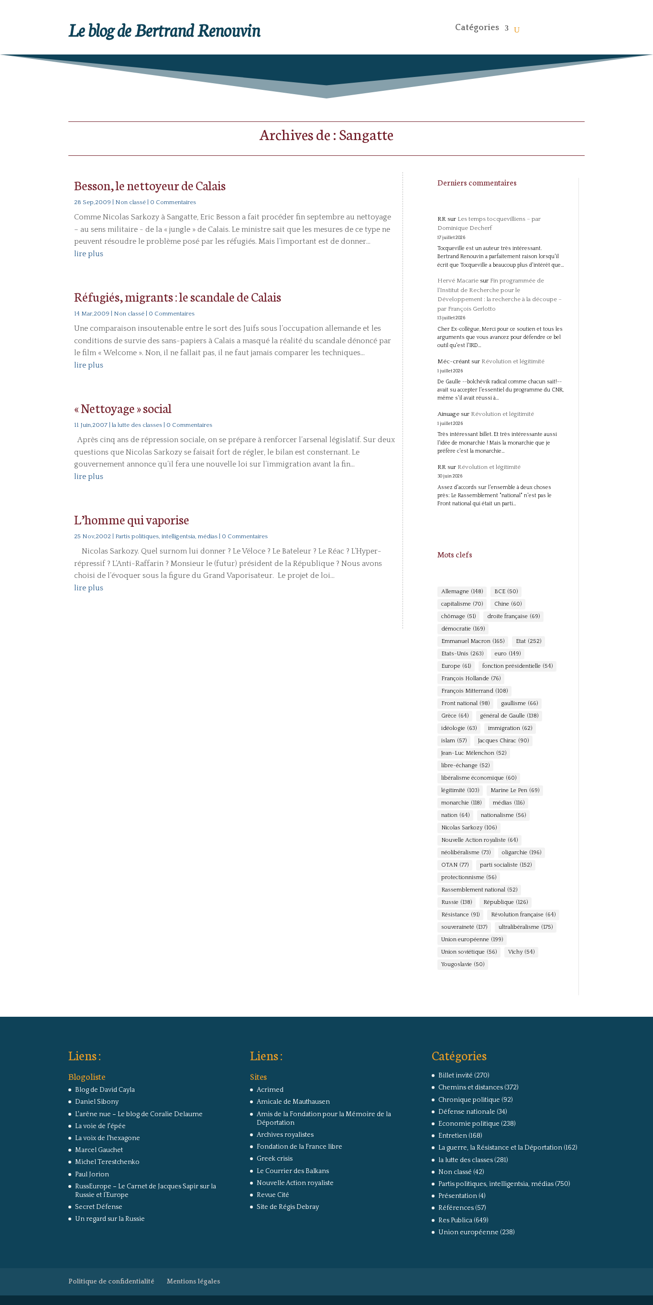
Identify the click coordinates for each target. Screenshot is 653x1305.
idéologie (459, 728)
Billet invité (455, 1075)
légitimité (460, 790)
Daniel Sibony (97, 1102)
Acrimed (270, 1090)
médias (508, 803)
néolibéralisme (465, 852)
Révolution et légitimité (512, 361)
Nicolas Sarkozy (469, 828)
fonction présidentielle (517, 666)
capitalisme (462, 604)
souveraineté (464, 927)
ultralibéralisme (526, 927)
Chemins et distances (470, 1087)
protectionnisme (468, 877)
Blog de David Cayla (105, 1090)
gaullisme (519, 703)
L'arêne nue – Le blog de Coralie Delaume (139, 1114)
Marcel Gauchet (99, 1150)
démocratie (463, 629)
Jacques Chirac (503, 741)
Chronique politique (469, 1100)
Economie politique (469, 1124)
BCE (506, 591)
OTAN (454, 865)
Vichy (521, 952)
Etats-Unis (462, 654)
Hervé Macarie (458, 280)
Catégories (477, 28)
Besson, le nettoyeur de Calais (150, 185)
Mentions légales (193, 1281)
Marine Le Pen (514, 790)
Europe (456, 666)
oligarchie (521, 852)
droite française (513, 616)
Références (456, 1208)
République (505, 902)
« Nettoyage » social (123, 407)
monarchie (461, 803)
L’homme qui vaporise (131, 519)
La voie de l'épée (100, 1126)
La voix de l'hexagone (107, 1138)
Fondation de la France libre (299, 1147)
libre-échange (465, 765)
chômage (458, 616)
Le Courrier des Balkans (293, 1171)
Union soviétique (469, 952)
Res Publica (455, 1220)
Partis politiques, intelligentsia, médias (166, 536)
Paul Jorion (92, 1174)
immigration (510, 728)
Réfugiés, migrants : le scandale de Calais (177, 296)
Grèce (454, 716)
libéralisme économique (478, 778)
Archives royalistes (285, 1135)
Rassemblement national (479, 890)
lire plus (88, 254)
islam (454, 741)
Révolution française (523, 915)
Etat (528, 641)
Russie (456, 902)
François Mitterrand (474, 691)
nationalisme (503, 815)
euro (508, 654)
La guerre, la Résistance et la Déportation (500, 1148)
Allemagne (462, 591)
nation (455, 815)
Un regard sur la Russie (110, 1219)
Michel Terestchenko (107, 1162)
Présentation (457, 1196)
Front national (465, 703)
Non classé (130, 202)
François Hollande (471, 678)
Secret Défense (98, 1207)
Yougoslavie (462, 964)
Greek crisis (275, 1159)
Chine (508, 604)
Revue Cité (273, 1195)
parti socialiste (506, 865)
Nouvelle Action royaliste (479, 840)
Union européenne (472, 939)
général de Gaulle (509, 716)
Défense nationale (466, 1112)
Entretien (452, 1136)
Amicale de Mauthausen (293, 1102)
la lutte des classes (137, 425)
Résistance (460, 915)
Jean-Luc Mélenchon (473, 753)
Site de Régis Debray (288, 1207)
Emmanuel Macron (472, 641)
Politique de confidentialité (111, 1281)
